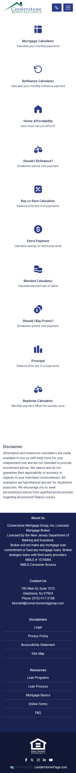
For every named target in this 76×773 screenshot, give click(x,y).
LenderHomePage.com (50, 767)
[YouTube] (51, 760)
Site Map (38, 654)
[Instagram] (38, 760)
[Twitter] (32, 760)
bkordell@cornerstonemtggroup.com (38, 603)
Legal (38, 627)
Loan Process (38, 686)
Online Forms (38, 704)
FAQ (38, 713)
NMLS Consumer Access (38, 565)
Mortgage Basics (38, 695)
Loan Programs (38, 678)
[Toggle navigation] (68, 7)
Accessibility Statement (38, 645)
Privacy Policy (38, 636)
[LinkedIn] (44, 760)
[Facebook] (26, 760)
